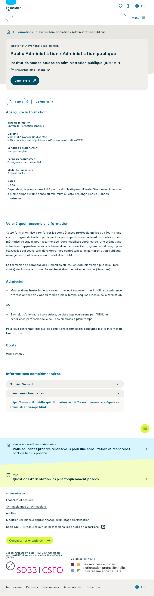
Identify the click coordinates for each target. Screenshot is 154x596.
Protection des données (42, 587)
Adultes (11, 513)
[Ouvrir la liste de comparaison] (128, 6)
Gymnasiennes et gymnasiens (26, 506)
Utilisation (92, 587)
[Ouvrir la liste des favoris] (120, 6)
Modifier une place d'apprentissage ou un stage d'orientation (48, 520)
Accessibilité (72, 587)
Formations (25, 31)
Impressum (14, 587)
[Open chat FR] (144, 428)
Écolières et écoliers (20, 500)
